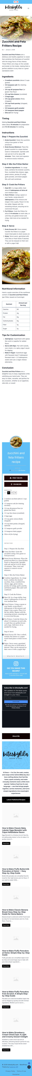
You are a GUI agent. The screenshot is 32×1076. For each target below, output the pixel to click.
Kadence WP (13, 1067)
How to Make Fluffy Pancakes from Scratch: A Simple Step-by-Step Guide (15, 994)
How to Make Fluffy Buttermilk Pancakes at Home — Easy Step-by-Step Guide (15, 871)
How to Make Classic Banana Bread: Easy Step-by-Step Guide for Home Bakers (15, 912)
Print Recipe (17, 478)
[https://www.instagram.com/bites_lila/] (17, 2)
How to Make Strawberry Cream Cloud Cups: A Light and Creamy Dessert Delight (15, 1034)
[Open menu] (28, 8)
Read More (6, 843)
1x (8, 493)
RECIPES (4, 38)
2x (12, 493)
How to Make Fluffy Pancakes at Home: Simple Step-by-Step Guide (16, 953)
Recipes (22, 800)
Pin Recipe (17, 484)
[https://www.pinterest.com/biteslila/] (15, 2)
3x (15, 493)
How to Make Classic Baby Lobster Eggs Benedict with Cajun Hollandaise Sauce (14, 830)
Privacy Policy (10, 1071)
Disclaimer (16, 1074)
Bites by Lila (24, 775)
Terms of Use (21, 1071)
